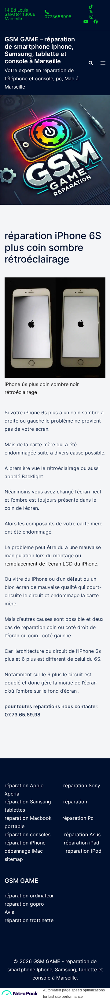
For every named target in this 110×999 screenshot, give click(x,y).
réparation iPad (81, 843)
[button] (90, 63)
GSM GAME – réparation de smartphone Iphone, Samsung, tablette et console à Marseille (40, 50)
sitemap (14, 859)
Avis (9, 912)
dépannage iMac (24, 851)
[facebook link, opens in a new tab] (95, 21)
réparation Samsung (28, 802)
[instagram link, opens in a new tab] (90, 16)
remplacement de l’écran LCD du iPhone (51, 564)
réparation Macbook (28, 818)
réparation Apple (24, 785)
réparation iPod (83, 851)
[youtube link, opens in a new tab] (85, 21)
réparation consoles (27, 834)
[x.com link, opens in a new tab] (90, 11)
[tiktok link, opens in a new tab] (90, 6)
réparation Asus (82, 834)
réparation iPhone (25, 843)
